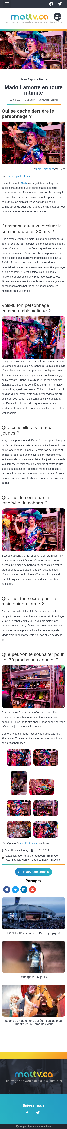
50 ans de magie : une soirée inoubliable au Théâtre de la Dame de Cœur (33, 1022)
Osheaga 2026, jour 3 (34, 977)
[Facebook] (51, 4)
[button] (7, 4)
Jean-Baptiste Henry (18, 176)
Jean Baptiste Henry (17, 859)
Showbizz (44, 100)
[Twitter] (60, 4)
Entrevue (52, 855)
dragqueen (38, 855)
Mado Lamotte (39, 859)
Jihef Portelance (45, 169)
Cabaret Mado (13, 855)
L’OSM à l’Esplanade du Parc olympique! (33, 933)
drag (27, 855)
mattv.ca (55, 859)
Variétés (54, 100)
